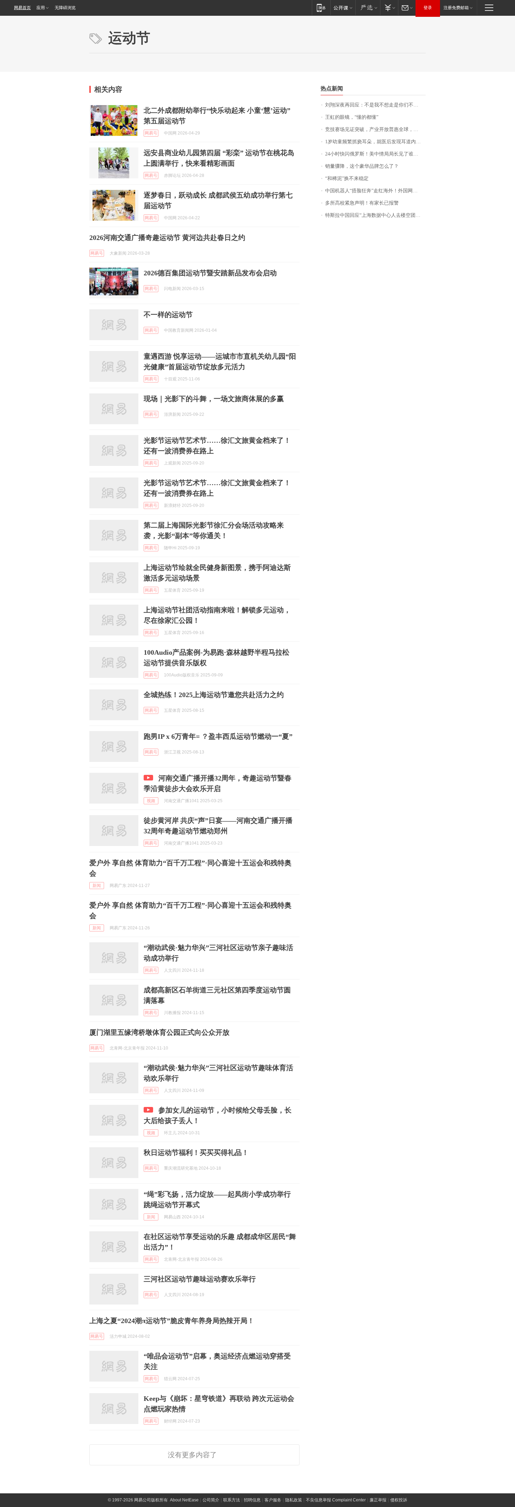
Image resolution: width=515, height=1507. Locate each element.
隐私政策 (293, 1500)
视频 (151, 800)
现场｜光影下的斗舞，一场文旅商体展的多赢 (214, 398)
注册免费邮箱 (456, 7)
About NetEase (184, 1500)
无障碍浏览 (65, 7)
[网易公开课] (342, 7)
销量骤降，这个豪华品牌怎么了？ (362, 166)
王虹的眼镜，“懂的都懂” (351, 117)
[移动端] (321, 7)
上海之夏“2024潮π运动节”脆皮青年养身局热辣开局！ (171, 1320)
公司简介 (210, 1500)
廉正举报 (378, 1500)
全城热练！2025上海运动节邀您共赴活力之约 (214, 695)
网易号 (151, 133)
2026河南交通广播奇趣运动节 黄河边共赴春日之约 (167, 237)
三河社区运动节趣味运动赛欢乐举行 (200, 1279)
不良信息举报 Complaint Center (336, 1500)
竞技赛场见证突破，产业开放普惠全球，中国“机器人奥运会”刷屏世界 (375, 129)
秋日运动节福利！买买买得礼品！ (196, 1152)
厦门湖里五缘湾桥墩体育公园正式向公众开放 (159, 1032)
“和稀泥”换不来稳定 (347, 178)
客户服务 (273, 1500)
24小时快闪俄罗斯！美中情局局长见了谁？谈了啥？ (375, 154)
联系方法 (231, 1500)
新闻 (96, 885)
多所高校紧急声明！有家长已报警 (362, 203)
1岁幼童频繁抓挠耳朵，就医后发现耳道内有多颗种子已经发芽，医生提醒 (375, 141)
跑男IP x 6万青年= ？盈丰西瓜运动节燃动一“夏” (218, 736)
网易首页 (22, 7)
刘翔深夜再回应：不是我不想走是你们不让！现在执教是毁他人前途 (375, 105)
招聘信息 (252, 1500)
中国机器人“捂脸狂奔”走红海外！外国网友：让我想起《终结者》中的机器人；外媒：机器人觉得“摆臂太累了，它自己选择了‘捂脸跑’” (375, 190)
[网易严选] (367, 7)
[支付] (389, 7)
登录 (428, 7)
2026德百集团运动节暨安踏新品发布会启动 (210, 273)
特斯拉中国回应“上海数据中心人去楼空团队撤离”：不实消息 (375, 215)
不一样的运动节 (168, 314)
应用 (40, 7)
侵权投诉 (398, 1500)
